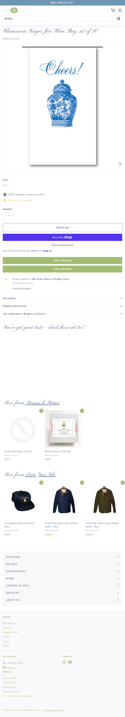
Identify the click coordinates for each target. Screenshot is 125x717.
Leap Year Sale (40, 474)
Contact (6, 636)
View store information (22, 288)
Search (6, 645)
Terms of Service (10, 691)
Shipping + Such (10, 632)
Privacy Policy (9, 682)
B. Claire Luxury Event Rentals (17, 696)
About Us (7, 627)
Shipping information (15, 306)
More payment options (62, 245)
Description (9, 298)
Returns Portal (9, 678)
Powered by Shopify (54, 710)
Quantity (8, 209)
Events (6, 641)
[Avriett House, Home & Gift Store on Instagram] (64, 662)
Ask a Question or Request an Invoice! (24, 313)
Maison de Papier (11, 38)
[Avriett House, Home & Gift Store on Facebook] (70, 662)
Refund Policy (9, 687)
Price (6, 180)
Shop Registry (9, 623)
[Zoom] (120, 164)
